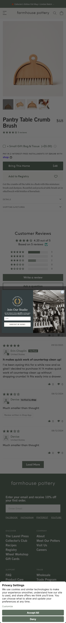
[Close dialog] (62, 292)
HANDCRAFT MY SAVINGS (17, 324)
